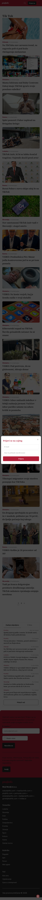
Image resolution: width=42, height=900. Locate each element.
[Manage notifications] (37, 896)
